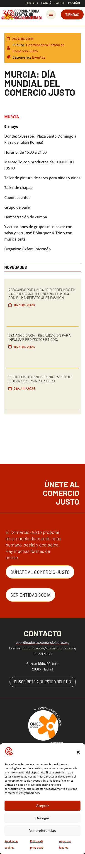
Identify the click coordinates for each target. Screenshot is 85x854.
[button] (78, 752)
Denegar (42, 818)
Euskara (31, 3)
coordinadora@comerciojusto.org (42, 642)
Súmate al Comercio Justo (40, 572)
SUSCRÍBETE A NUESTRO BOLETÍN (42, 681)
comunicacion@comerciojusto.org (49, 648)
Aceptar (42, 805)
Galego (59, 3)
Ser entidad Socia (30, 595)
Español (74, 3)
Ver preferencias (42, 830)
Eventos (38, 57)
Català (46, 3)
